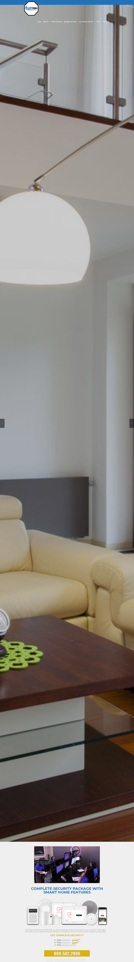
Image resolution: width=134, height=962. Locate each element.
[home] (31, 9)
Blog (99, 21)
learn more (106, 57)
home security (56, 21)
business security (70, 21)
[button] (46, 22)
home (39, 21)
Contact (105, 21)
